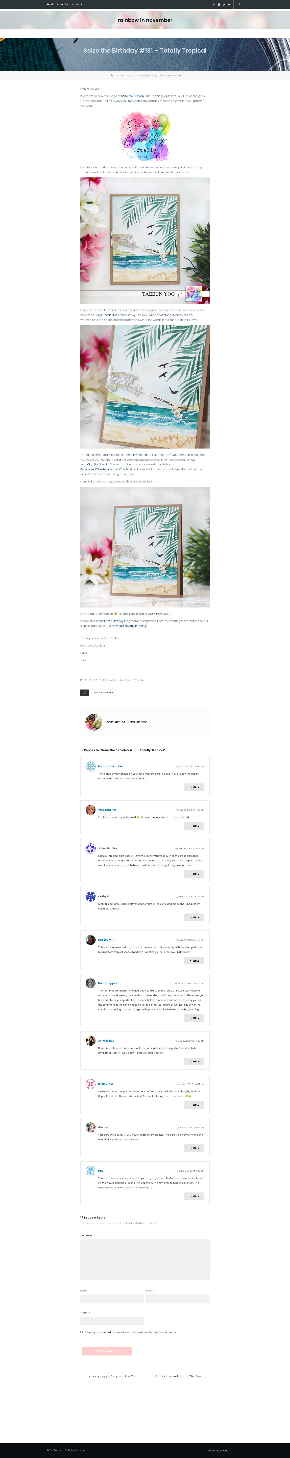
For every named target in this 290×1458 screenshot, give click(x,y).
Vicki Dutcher (107, 810)
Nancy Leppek (107, 983)
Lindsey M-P (106, 940)
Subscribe (62, 4)
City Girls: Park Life (142, 455)
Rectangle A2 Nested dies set (99, 469)
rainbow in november (145, 20)
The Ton (140, 680)
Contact (77, 4)
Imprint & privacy (218, 1450)
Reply (195, 787)
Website (85, 1312)
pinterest (224, 5)
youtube (229, 5)
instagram (219, 5)
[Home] (112, 75)
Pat (100, 1170)
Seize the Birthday (132, 96)
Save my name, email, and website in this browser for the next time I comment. (132, 1332)
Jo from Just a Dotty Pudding (126, 626)
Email (150, 1290)
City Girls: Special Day (101, 464)
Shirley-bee (106, 1084)
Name (84, 1290)
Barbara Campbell (110, 766)
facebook (214, 5)
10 (106, 680)
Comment (87, 1235)
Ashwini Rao (106, 1040)
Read (50, 4)
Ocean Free (110, 315)
